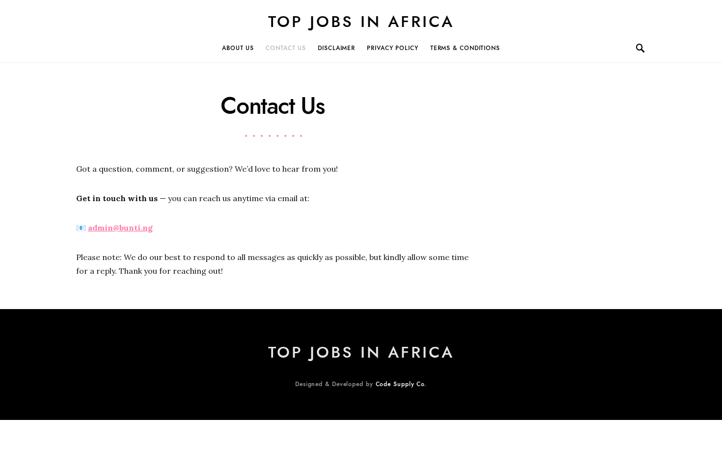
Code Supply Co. (401, 384)
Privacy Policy (392, 48)
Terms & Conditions (465, 48)
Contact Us (286, 48)
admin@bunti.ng (120, 228)
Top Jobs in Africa (361, 21)
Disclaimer (336, 48)
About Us (238, 48)
